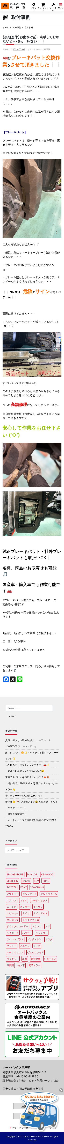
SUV (36, 880)
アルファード (29, 893)
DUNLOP (32, 874)
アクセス (33, 9)
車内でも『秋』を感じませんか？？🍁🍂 (27, 777)
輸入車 (21, 965)
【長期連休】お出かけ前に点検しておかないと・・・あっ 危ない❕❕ (31, 39)
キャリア (25, 906)
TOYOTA (11, 887)
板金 (24, 958)
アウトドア (13, 893)
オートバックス (39, 900)
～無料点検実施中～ (16, 813)
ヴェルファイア (35, 952)
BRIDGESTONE (15, 874)
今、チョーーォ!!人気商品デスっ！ (23, 795)
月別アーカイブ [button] (16, 850)
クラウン (38, 906)
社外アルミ (50, 958)
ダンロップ (13, 919)
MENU (60, 8)
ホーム (6, 27)
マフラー (11, 945)
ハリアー (27, 932)
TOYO (45, 880)
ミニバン (25, 945)
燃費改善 (35, 958)
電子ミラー (34, 965)
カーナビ (11, 906)
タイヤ (26, 913)
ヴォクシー (13, 958)
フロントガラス (15, 939)
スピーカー (13, 913)
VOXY (23, 887)
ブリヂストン (34, 939)
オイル (23, 900)
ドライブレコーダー (17, 926)
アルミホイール (48, 893)
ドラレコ (36, 926)
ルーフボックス (15, 952)
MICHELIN (12, 880)
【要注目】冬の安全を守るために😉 (24, 770)
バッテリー (42, 932)
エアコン (11, 900)
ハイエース (13, 932)
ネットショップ (43, 9)
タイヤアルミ (40, 913)
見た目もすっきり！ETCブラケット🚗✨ (27, 764)
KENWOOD (47, 874)
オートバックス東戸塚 (13, 5)
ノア (47, 926)
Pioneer (26, 880)
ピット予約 (53, 9)
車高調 (10, 965)
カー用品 (17, 27)
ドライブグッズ (30, 919)
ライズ (36, 945)
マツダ (48, 939)
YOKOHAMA (37, 887)
